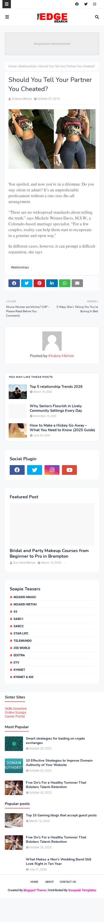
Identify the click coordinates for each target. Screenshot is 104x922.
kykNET (19, 670)
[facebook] (77, 4)
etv (16, 662)
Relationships (28, 66)
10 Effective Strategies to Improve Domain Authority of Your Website (59, 762)
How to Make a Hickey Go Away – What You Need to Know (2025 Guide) (62, 428)
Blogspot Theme (34, 890)
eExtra (19, 655)
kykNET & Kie (23, 677)
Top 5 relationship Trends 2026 (56, 386)
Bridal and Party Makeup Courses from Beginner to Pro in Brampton (49, 553)
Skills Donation (16, 709)
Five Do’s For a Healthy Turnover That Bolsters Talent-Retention (56, 785)
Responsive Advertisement (52, 44)
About (49, 881)
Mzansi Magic (25, 597)
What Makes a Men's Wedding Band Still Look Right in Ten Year (58, 861)
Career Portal (15, 716)
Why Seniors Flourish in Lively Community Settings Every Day (56, 408)
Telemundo (23, 640)
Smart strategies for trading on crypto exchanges (55, 740)
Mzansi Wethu (25, 604)
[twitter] (86, 4)
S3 (15, 611)
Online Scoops (15, 712)
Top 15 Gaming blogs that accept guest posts (61, 815)
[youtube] (69, 470)
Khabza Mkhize (22, 99)
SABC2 (18, 626)
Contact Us (68, 881)
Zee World (22, 648)
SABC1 (18, 619)
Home (12, 66)
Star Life (21, 633)
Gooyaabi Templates (82, 890)
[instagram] (94, 4)
